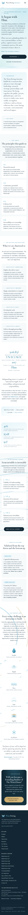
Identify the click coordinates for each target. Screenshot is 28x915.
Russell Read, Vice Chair (7, 878)
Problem (3, 834)
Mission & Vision (5, 898)
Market (3, 836)
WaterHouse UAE (5, 863)
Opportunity (4, 839)
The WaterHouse (13, 397)
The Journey (4, 846)
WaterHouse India (5, 868)
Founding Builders (5, 871)
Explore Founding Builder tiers (14, 799)
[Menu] (25, 2)
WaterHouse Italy (5, 861)
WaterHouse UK (5, 858)
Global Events (4, 848)
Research (3, 841)
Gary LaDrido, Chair (6, 875)
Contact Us (4, 883)
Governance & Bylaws (16, 898)
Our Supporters (5, 873)
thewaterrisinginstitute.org (7, 908)
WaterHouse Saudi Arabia (7, 866)
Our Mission (4, 844)
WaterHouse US (5, 856)
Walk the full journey (14, 529)
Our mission (13, 56)
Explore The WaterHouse (14, 61)
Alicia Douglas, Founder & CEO (8, 880)
